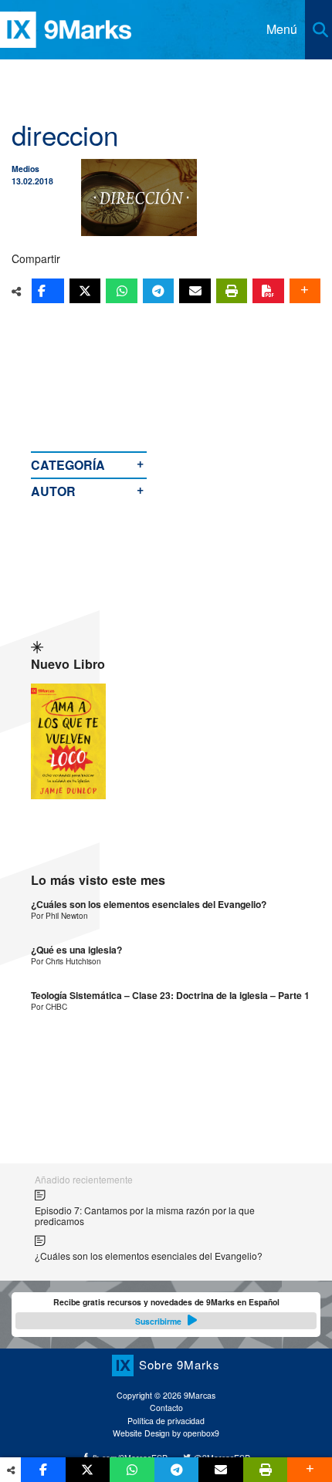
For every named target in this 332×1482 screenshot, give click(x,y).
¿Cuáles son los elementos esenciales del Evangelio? (148, 905)
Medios (25, 168)
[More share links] (305, 291)
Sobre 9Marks (179, 1364)
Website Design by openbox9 (166, 1433)
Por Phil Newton (59, 915)
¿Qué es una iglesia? (76, 950)
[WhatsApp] (121, 291)
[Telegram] (158, 291)
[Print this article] (231, 291)
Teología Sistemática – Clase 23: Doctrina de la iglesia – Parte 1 (170, 996)
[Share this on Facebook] (48, 291)
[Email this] (194, 291)
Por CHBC (49, 1006)
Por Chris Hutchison (66, 961)
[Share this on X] (84, 291)
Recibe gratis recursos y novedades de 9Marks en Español (166, 1311)
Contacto (166, 1407)
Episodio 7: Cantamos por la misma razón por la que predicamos (145, 1215)
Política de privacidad (166, 1420)
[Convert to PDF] (267, 291)
